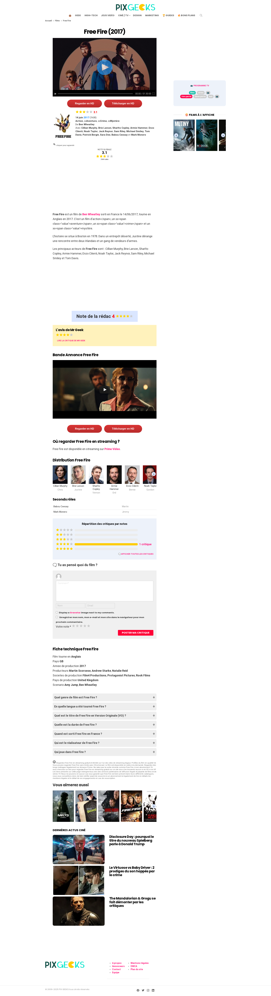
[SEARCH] (201, 15)
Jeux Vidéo (107, 15)
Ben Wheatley (91, 214)
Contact (116, 969)
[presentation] (154, 474)
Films (57, 21)
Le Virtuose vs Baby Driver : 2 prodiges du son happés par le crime (132, 871)
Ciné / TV (123, 15)
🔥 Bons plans (186, 15)
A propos (117, 963)
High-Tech (91, 15)
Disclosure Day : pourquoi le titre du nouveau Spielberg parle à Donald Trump (131, 840)
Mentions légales (140, 963)
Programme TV (201, 86)
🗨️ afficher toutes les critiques (135, 554)
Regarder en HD (84, 103)
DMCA (134, 966)
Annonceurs (118, 966)
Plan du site (137, 969)
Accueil (48, 21)
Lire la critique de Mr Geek (71, 341)
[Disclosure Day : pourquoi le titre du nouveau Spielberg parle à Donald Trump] (79, 849)
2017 (86, 117)
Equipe (115, 972)
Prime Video (112, 449)
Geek (78, 15)
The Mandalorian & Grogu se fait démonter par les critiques (132, 902)
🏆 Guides (168, 15)
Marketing (152, 15)
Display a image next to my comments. (86, 612)
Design (137, 15)
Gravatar (75, 612)
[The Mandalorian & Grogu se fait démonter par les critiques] (79, 911)
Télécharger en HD (123, 103)
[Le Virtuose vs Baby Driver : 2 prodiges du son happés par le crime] (79, 880)
